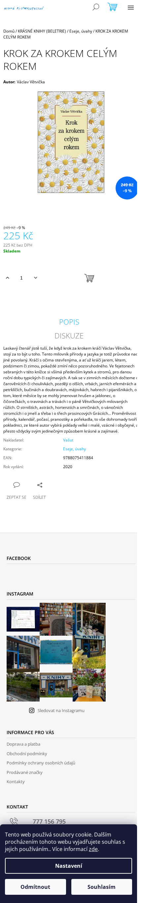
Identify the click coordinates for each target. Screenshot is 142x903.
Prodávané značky (25, 772)
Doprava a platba (23, 744)
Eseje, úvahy (74, 449)
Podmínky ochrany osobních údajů (41, 763)
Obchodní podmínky (27, 754)
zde (93, 849)
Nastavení (68, 865)
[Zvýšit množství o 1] (7, 278)
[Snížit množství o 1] (35, 278)
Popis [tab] (69, 322)
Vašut (68, 440)
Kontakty (16, 781)
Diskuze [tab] (69, 335)
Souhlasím (102, 886)
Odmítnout (35, 886)
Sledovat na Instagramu (61, 710)
